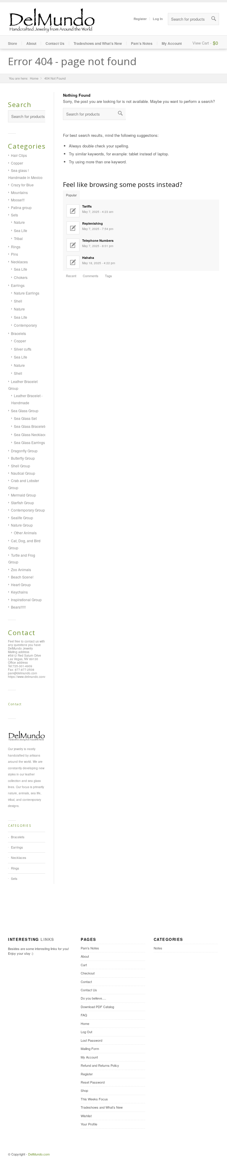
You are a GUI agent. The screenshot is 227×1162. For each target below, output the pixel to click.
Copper (17, 162)
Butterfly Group (23, 458)
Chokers (20, 277)
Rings (15, 246)
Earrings (18, 285)
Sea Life (20, 230)
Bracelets (18, 333)
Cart (84, 964)
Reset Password (93, 1082)
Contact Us (55, 43)
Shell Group (20, 465)
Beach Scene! (22, 576)
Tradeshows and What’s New (98, 43)
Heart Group (21, 584)
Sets (14, 214)
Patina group (21, 207)
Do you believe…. (93, 998)
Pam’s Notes (142, 43)
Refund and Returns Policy (100, 1065)
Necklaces (19, 261)
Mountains (19, 192)
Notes (158, 948)
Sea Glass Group (24, 410)
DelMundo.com (39, 1154)
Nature (19, 222)
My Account (172, 43)
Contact (86, 981)
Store (12, 43)
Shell (18, 300)
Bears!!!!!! (18, 606)
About (31, 43)
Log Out (86, 1031)
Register (140, 19)
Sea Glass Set (25, 418)
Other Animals (25, 532)
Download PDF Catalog (97, 1006)
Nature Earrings (26, 292)
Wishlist (86, 1115)
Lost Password (91, 1040)
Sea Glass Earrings (29, 442)
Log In (158, 19)
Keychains (19, 591)
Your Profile (89, 1124)
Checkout (88, 973)
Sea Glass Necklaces (31, 434)
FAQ (84, 1015)
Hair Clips (19, 155)
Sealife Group (22, 517)
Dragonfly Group (24, 450)
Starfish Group (22, 502)
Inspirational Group (26, 599)
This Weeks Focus (94, 1099)
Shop (84, 1090)
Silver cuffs (22, 348)
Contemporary (25, 325)
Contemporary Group (28, 509)
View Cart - (201, 43)
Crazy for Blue (22, 184)
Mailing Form (90, 1048)
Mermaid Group (23, 494)
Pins (14, 254)
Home (34, 78)
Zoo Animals (21, 569)
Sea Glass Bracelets (30, 426)
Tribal (18, 238)
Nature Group (22, 524)
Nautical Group (23, 473)
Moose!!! (18, 199)
